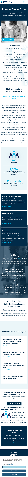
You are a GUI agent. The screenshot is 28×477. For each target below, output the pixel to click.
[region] (14, 466)
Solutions (14, 452)
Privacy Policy (10, 464)
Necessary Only (14, 470)
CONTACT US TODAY (14, 403)
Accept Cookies (14, 474)
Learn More (7, 206)
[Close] (25, 458)
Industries (14, 454)
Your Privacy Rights (14, 467)
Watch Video (9, 39)
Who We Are (14, 456)
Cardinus (19, 258)
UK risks (21, 273)
